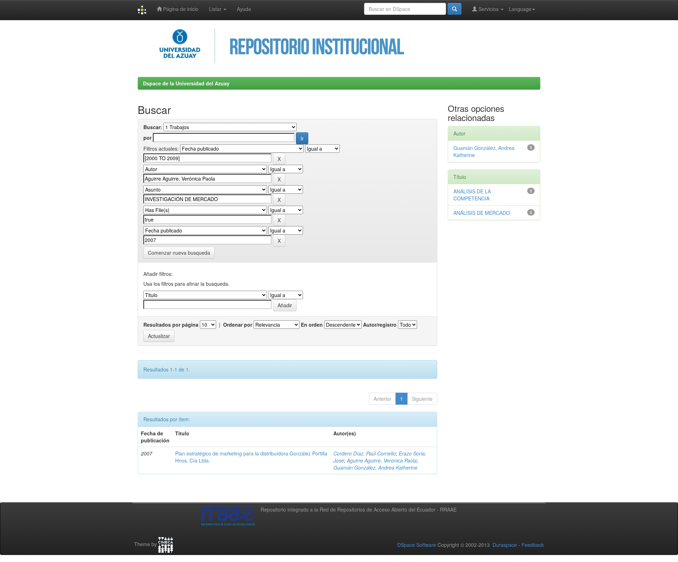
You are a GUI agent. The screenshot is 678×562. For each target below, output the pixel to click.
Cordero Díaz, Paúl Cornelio (364, 453)
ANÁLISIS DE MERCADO (481, 212)
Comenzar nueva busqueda (179, 252)
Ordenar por (237, 324)
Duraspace (505, 544)
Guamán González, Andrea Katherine (375, 467)
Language (520, 8)
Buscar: (152, 127)
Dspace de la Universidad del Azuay (186, 83)
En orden (312, 324)
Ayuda (244, 8)
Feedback (533, 544)
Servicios (488, 8)
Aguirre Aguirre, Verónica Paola (382, 460)
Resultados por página (170, 324)
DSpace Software (416, 544)
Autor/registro (380, 324)
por (147, 137)
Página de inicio (180, 8)
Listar (216, 8)
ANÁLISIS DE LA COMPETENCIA (472, 195)
